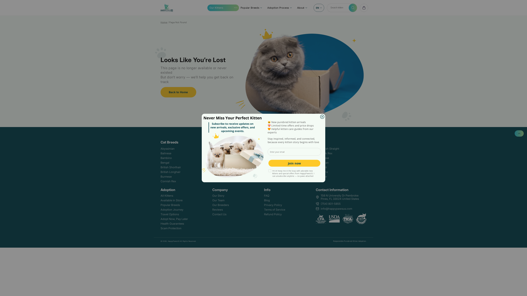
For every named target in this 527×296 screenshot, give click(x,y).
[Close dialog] (322, 117)
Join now (294, 163)
